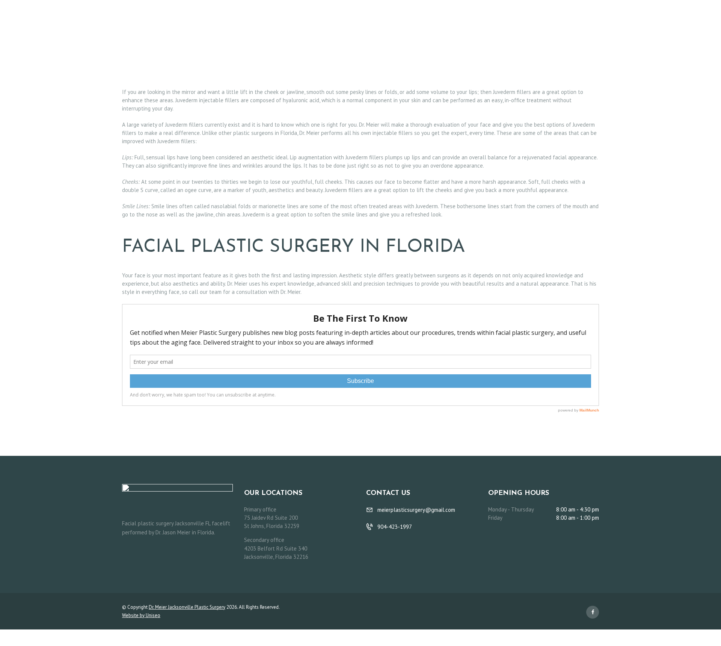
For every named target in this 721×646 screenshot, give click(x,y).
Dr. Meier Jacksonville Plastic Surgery (187, 607)
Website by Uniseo (141, 615)
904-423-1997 (394, 526)
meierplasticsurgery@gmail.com (416, 509)
